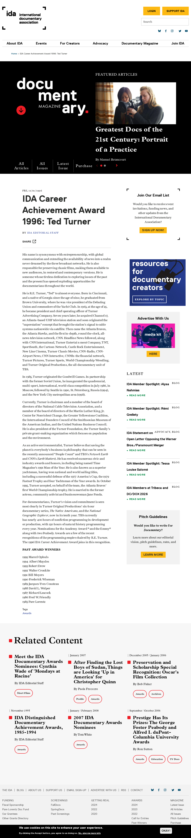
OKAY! (166, 830)
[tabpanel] (136, 123)
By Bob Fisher (142, 684)
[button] (21, 110)
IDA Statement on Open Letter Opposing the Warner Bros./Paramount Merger (152, 439)
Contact (137, 790)
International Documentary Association (24, 18)
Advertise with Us (103, 790)
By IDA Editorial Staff (29, 683)
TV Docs (174, 759)
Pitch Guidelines (179, 818)
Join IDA (177, 43)
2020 (94, 813)
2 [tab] (105, 165)
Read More (137, 395)
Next (117, 165)
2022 (94, 809)
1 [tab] (101, 165)
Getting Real (100, 800)
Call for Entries (140, 818)
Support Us (54, 790)
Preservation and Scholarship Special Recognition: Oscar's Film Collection (156, 669)
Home (14, 53)
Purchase (84, 166)
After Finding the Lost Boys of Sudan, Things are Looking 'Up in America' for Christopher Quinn (98, 672)
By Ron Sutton (142, 749)
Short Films (23, 693)
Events (41, 43)
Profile (80, 699)
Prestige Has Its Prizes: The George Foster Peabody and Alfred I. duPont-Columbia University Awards (156, 729)
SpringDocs (57, 809)
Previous (97, 165)
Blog (20, 790)
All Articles (21, 165)
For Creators (70, 43)
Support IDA (175, 11)
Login (152, 11)
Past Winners (139, 822)
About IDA (15, 43)
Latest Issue (63, 165)
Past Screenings (60, 813)
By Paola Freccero (86, 689)
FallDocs (55, 805)
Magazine (177, 800)
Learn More (153, 554)
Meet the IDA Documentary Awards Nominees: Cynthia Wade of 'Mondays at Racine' (39, 666)
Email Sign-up (76, 790)
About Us (34, 790)
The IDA (7, 790)
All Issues (42, 165)
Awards (26, 613)
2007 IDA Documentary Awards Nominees (98, 722)
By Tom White (83, 734)
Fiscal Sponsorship (13, 805)
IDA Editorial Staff (43, 233)
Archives (156, 694)
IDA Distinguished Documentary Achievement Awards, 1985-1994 (39, 725)
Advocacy (100, 43)
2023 (134, 809)
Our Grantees (9, 813)
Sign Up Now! (153, 230)
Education (157, 759)
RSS (123, 790)
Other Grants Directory (15, 818)
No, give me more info (89, 833)
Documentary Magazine (140, 43)
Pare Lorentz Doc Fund (15, 809)
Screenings (59, 800)
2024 (94, 805)
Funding (8, 800)
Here (153, 354)
